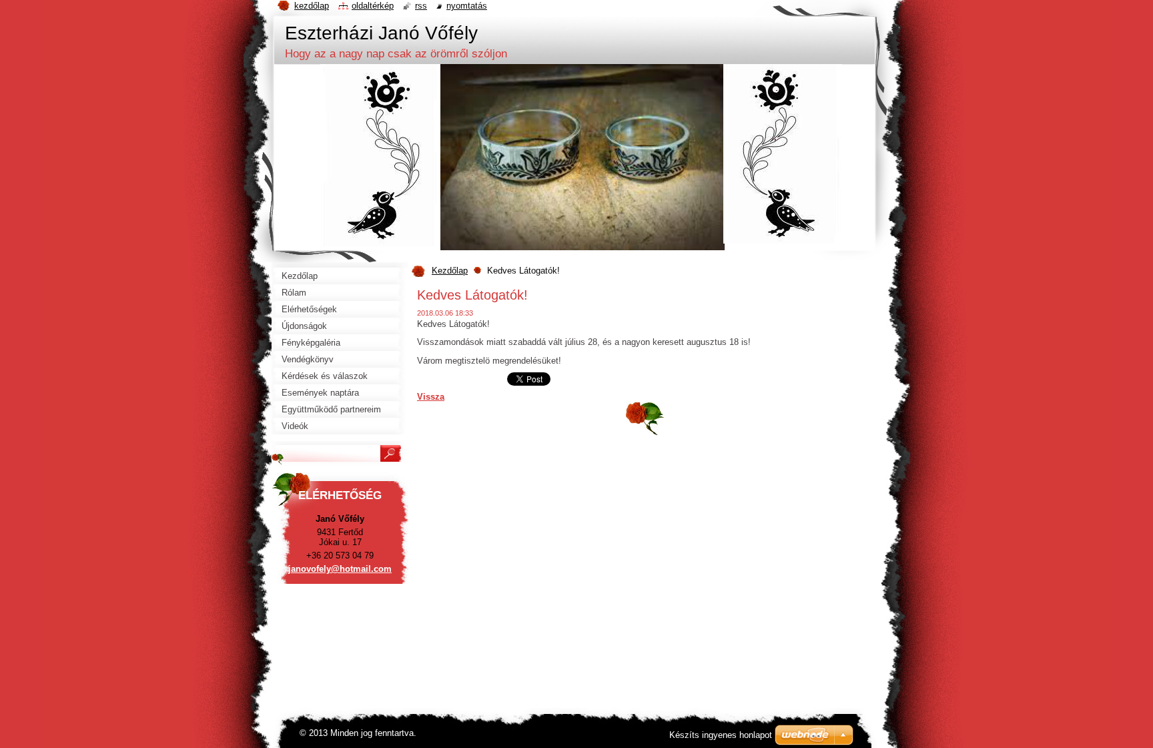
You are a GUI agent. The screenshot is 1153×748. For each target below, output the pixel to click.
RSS (421, 6)
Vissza (430, 397)
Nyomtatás (466, 6)
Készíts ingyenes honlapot (720, 735)
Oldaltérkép (373, 6)
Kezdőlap (450, 271)
